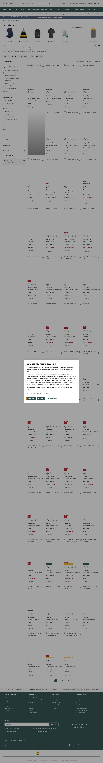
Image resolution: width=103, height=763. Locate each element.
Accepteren (31, 399)
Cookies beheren (52, 399)
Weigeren (41, 399)
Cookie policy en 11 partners (34, 393)
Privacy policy (47, 393)
